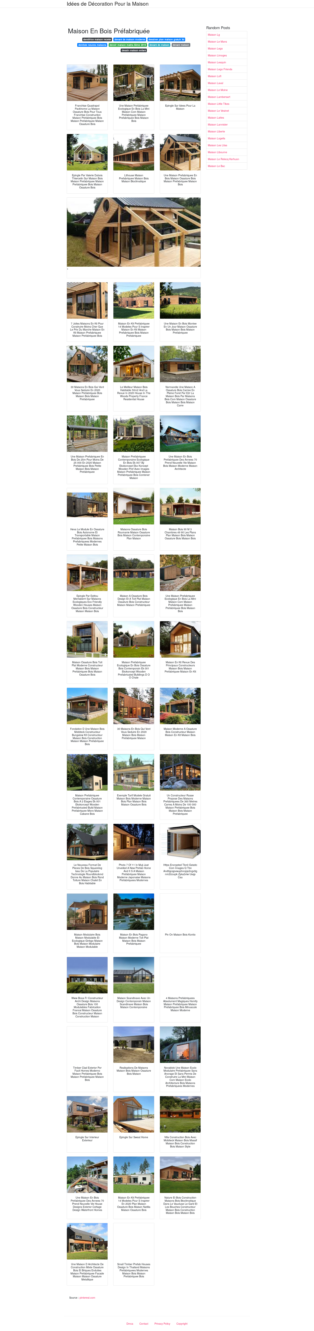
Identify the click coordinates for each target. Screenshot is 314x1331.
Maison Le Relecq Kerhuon (223, 159)
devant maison (181, 45)
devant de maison (159, 45)
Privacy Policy (162, 1323)
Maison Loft (214, 76)
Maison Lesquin (217, 62)
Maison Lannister (218, 124)
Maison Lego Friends (220, 69)
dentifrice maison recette (97, 39)
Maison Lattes (216, 117)
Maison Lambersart (219, 97)
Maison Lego (215, 48)
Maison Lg (214, 34)
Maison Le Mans (217, 41)
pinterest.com (87, 1297)
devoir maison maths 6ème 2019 (128, 45)
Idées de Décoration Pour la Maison (108, 3)
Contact (143, 1323)
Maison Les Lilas (217, 145)
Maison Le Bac (216, 166)
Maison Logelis (216, 138)
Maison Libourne (217, 152)
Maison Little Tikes (218, 104)
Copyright (182, 1323)
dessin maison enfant (134, 50)
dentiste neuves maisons (92, 45)
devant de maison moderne (129, 39)
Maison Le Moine (218, 90)
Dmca (129, 1323)
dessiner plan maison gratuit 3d (166, 39)
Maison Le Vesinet (218, 110)
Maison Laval (215, 83)
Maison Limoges (217, 55)
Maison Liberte (216, 131)
